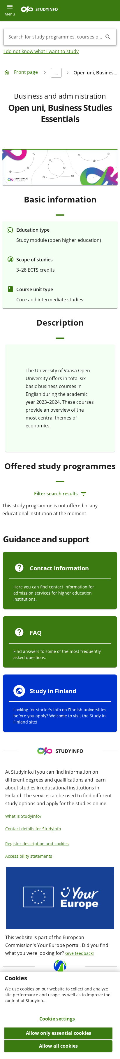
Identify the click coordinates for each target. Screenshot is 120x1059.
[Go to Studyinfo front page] (42, 11)
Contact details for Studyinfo (33, 828)
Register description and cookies (37, 843)
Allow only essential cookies (58, 1033)
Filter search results (56, 493)
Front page (26, 72)
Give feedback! (79, 953)
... (56, 72)
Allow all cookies (58, 1046)
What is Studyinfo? (23, 816)
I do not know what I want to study (41, 51)
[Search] (108, 37)
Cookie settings (57, 1019)
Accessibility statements (28, 856)
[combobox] (55, 37)
